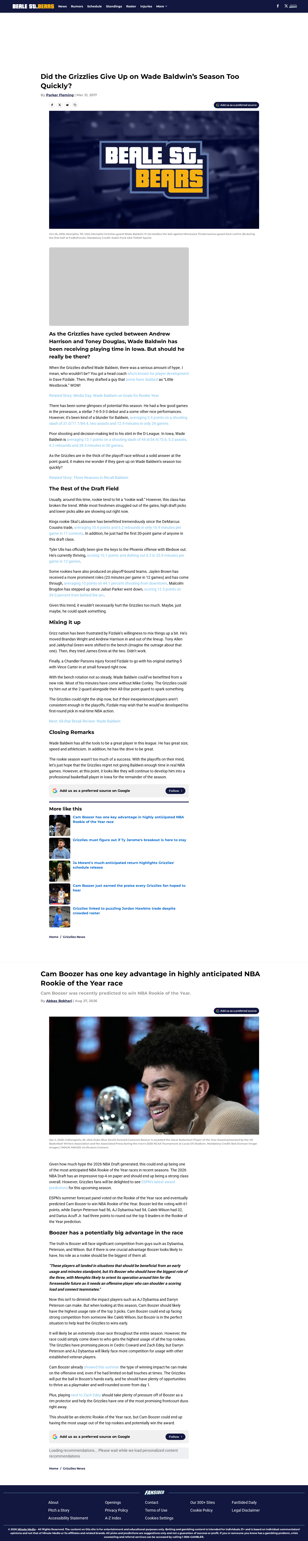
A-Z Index (113, 1518)
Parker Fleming (60, 95)
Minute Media (27, 1529)
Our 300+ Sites (202, 1502)
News (62, 6)
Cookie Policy (201, 1510)
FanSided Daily (244, 1502)
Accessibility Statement (68, 1518)
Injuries (146, 6)
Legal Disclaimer (246, 1510)
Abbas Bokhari (59, 1001)
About (53, 1502)
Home (53, 937)
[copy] (75, 105)
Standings (114, 6)
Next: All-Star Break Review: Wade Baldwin (84, 721)
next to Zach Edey (86, 1395)
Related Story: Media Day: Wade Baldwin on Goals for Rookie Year (104, 395)
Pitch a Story (58, 1510)
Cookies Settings (159, 1518)
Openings (113, 1502)
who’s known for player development (158, 373)
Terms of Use (156, 1510)
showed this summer (101, 1367)
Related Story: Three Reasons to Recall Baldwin (88, 477)
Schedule (94, 6)
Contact (151, 1502)
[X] (286, 6)
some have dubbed (142, 379)
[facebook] (278, 6)
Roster (131, 6)
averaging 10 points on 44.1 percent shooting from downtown (115, 583)
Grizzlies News (74, 937)
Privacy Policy (116, 1510)
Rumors (77, 6)
